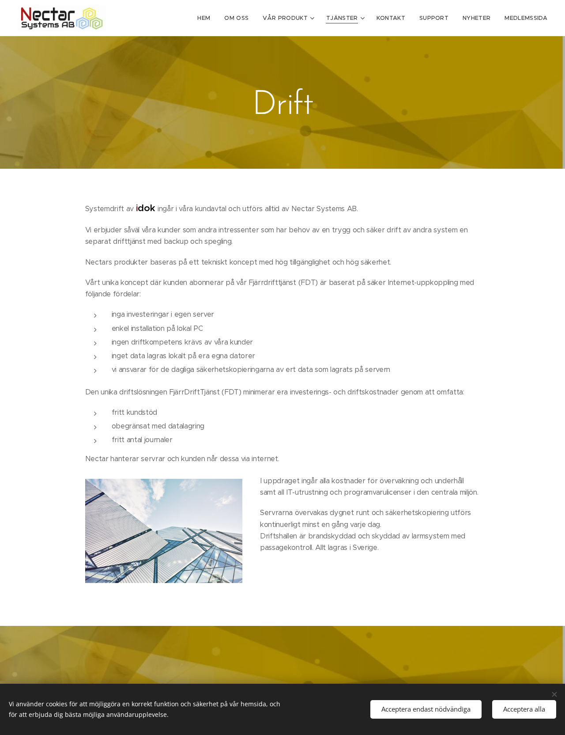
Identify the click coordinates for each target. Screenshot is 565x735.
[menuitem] (206, 18)
